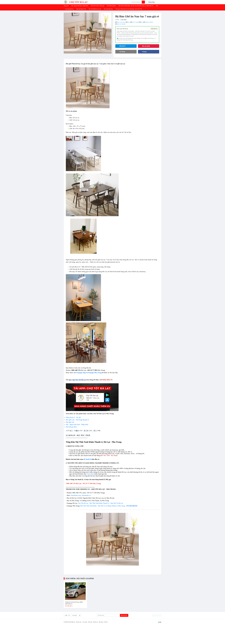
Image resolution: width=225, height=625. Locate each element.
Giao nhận (84, 622)
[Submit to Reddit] (148, 22)
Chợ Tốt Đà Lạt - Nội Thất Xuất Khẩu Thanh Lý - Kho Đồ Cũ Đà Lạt (100, 503)
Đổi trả (106, 622)
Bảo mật (90, 622)
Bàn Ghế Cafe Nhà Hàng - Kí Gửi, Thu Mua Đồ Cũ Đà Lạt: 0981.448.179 (136, 5)
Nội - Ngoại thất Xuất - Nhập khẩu (77, 424)
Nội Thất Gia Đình (111, 5)
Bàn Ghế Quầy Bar (108, 9)
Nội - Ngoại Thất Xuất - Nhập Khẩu (79, 5)
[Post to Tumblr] (135, 22)
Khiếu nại (95, 622)
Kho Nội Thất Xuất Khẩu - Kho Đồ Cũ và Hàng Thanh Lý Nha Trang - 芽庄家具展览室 (108, 506)
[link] (76, 495)
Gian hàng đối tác (69, 9)
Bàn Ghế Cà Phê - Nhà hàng (97, 5)
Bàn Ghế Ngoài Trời (81, 9)
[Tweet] (128, 22)
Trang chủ (66, 5)
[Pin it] (141, 22)
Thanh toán (78, 622)
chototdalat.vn (86, 495)
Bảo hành (101, 622)
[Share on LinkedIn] (120, 24)
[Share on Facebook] (120, 22)
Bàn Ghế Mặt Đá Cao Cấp (95, 9)
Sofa (157, 5)
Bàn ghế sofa (70, 422)
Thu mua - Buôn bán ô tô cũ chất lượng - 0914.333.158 (129, 9)
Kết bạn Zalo (124, 615)
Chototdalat (90, 474)
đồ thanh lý (87, 459)
